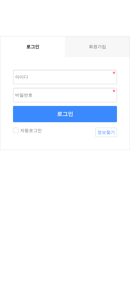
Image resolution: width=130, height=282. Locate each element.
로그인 (65, 114)
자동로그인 (31, 130)
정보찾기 (106, 132)
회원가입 (97, 46)
